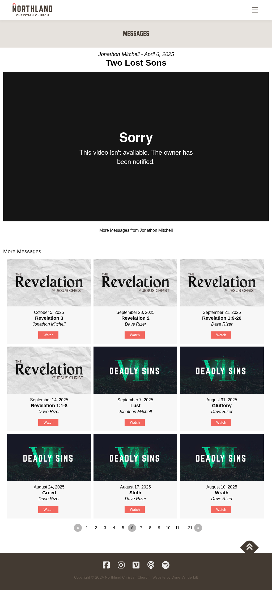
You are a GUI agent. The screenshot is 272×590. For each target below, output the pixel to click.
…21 (188, 527)
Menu (255, 10)
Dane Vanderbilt (185, 577)
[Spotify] (166, 565)
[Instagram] (121, 565)
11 (177, 527)
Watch (48, 335)
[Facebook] (106, 565)
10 (168, 527)
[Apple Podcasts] (151, 565)
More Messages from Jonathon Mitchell (136, 230)
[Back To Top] (249, 547)
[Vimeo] (136, 565)
